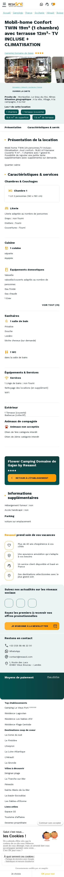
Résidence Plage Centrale (18, 724)
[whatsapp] (40, 5)
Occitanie (39, 12)
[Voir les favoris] (53, 5)
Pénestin (9, 784)
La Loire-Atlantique (15, 751)
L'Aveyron (9, 746)
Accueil (7, 12)
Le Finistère (11, 740)
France (28, 12)
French (59, 4)
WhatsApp (14, 651)
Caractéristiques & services (45, 127)
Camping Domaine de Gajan (19, 53)
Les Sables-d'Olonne (15, 801)
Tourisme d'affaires (15, 817)
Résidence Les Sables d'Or (18, 719)
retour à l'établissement (32, 478)
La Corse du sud (13, 735)
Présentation (13, 127)
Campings (18, 12)
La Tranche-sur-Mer (15, 779)
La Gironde (10, 763)
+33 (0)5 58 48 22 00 (20, 645)
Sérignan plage (12, 773)
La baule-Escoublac (15, 795)
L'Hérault (9, 757)
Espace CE (10, 811)
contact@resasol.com (20, 657)
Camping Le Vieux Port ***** (20, 707)
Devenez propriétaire (15, 822)
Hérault (50, 12)
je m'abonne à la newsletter (29, 626)
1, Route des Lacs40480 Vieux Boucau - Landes (25, 663)
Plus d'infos (53, 677)
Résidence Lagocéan (15, 713)
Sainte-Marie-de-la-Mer (17, 790)
